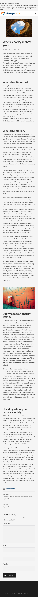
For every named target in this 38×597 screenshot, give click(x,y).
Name (5, 545)
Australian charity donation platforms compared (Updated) (18, 497)
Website (5, 564)
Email (5, 555)
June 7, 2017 (7, 49)
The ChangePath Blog (19, 593)
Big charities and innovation (11, 506)
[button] (35, 13)
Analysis (8, 488)
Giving (13, 488)
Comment (6, 523)
